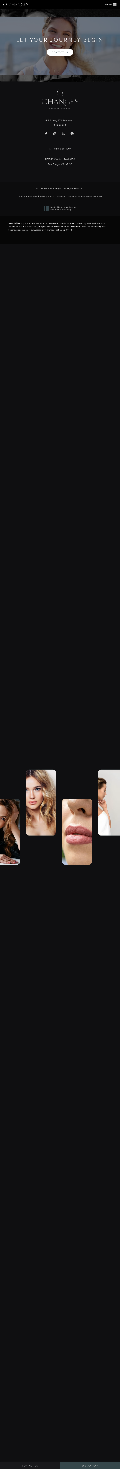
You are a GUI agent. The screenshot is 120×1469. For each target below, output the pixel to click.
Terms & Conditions (27, 196)
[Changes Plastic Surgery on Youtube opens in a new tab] (63, 134)
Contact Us (60, 52)
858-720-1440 (65, 229)
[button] (115, 4)
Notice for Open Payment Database (85, 196)
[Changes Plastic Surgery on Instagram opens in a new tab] (55, 134)
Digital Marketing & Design (63, 208)
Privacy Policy (47, 196)
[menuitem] (46, 134)
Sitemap (61, 196)
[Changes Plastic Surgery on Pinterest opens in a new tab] (72, 134)
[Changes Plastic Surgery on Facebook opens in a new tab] (46, 134)
